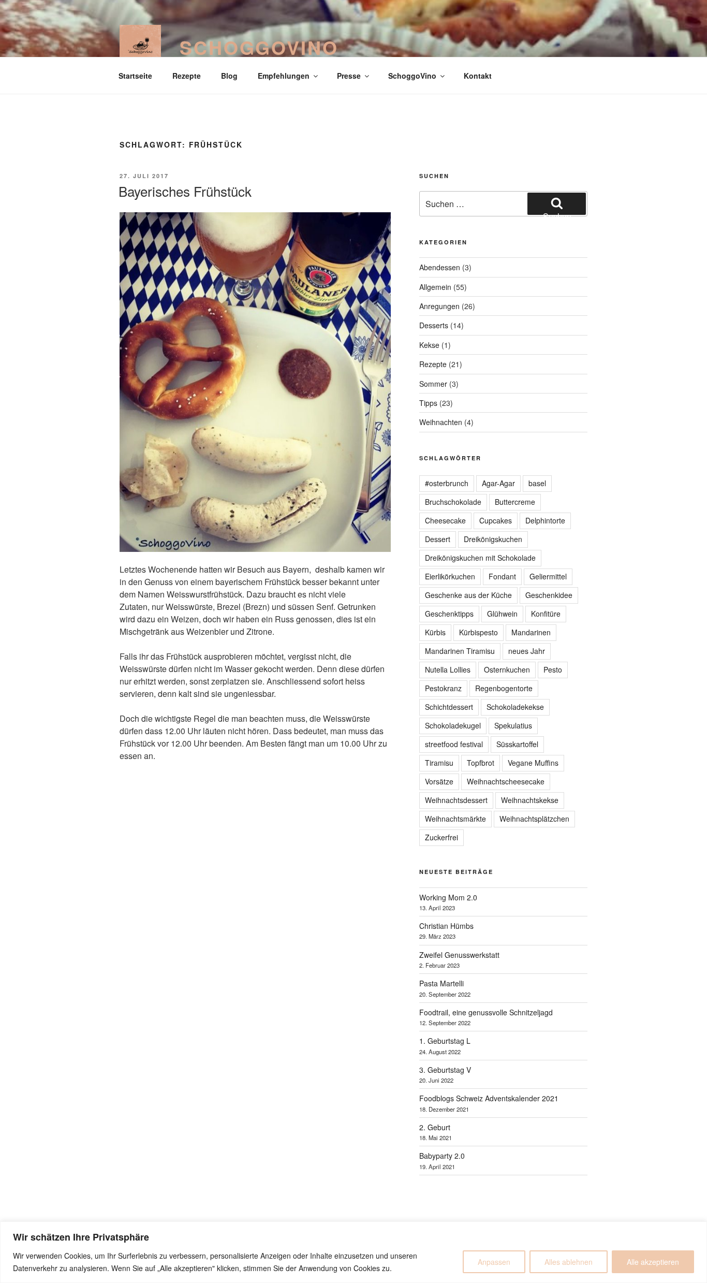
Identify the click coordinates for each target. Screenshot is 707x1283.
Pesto (552, 669)
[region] (353, 1252)
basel (537, 483)
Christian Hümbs (446, 926)
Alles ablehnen (568, 1262)
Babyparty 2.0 (442, 1155)
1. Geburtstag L (444, 1041)
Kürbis (435, 632)
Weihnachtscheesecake (505, 781)
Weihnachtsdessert (456, 800)
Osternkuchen (507, 669)
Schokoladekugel (453, 725)
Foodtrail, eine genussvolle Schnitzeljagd (486, 1012)
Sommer (433, 383)
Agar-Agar (498, 483)
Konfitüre (546, 613)
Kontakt (478, 75)
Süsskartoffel (517, 744)
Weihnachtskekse (529, 800)
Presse (349, 75)
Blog (229, 75)
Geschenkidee (548, 595)
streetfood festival (454, 744)
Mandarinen (531, 632)
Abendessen (439, 267)
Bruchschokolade (453, 502)
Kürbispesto (478, 632)
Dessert (437, 539)
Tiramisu (439, 762)
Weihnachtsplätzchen (534, 818)
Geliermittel (548, 576)
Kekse (429, 345)
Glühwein (502, 613)
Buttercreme (515, 502)
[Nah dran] (696, 1230)
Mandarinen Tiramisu (460, 651)
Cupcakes (495, 520)
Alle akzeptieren (653, 1262)
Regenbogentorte (504, 688)
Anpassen (494, 1262)
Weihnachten (440, 422)
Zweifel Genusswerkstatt (459, 955)
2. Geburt (434, 1127)
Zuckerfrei (441, 837)
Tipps (428, 403)
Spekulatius (513, 725)
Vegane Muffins (533, 762)
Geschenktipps (449, 613)
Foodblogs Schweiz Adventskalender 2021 (488, 1098)
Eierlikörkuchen (450, 576)
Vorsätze (439, 781)
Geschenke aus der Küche (468, 595)
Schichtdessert (449, 707)
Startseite (135, 75)
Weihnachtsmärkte (455, 818)
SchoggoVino (259, 47)
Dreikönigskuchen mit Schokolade (480, 557)
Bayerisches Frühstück (185, 190)
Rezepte (186, 75)
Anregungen (439, 306)
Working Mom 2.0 (448, 897)
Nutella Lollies (447, 669)
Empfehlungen (284, 75)
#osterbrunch (446, 483)
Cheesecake (445, 520)
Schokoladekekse (515, 707)
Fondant (502, 576)
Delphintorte (545, 520)
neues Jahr (526, 651)
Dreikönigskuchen (493, 539)
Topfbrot (480, 762)
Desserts (433, 325)
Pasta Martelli (441, 983)
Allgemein (435, 287)
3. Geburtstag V (445, 1070)
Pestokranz (443, 688)
